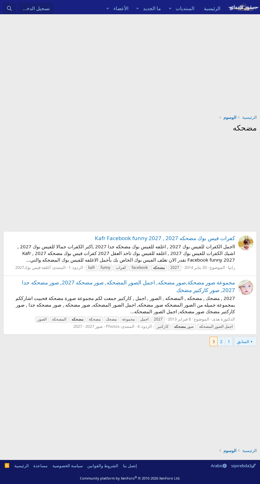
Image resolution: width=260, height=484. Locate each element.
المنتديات (185, 8)
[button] (170, 8)
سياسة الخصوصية (67, 465)
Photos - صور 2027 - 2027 (96, 326)
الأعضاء (121, 8)
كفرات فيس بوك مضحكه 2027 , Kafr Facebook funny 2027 (165, 238)
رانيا (231, 267)
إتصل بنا (130, 465)
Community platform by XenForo (130, 478)
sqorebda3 (241, 465)
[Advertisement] (130, 61)
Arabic (217, 465)
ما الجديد (152, 8)
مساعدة (40, 465)
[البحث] (9, 8)
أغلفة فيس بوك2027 (33, 267)
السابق (243, 341)
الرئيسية (212, 8)
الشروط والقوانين (102, 465)
